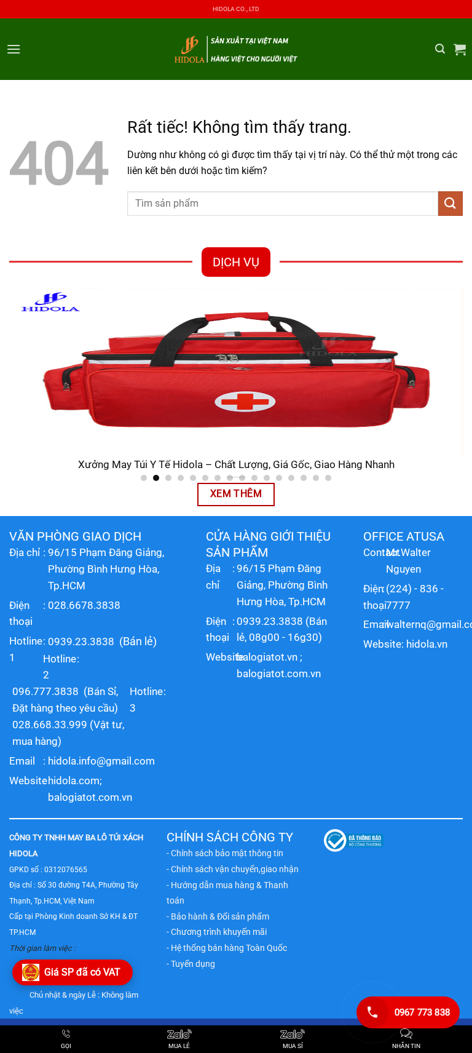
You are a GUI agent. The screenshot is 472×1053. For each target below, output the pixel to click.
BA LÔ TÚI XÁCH (114, 837)
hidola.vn (426, 644)
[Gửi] (450, 203)
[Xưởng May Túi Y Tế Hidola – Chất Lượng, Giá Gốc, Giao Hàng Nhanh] (236, 372)
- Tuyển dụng (191, 964)
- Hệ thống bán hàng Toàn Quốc (227, 948)
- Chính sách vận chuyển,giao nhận (233, 869)
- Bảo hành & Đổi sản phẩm (218, 916)
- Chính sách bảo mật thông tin (225, 853)
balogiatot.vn (267, 657)
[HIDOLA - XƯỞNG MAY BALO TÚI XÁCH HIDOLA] (236, 49)
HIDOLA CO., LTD (236, 9)
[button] (13, 49)
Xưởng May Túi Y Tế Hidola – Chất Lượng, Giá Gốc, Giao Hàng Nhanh (236, 465)
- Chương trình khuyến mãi (217, 932)
